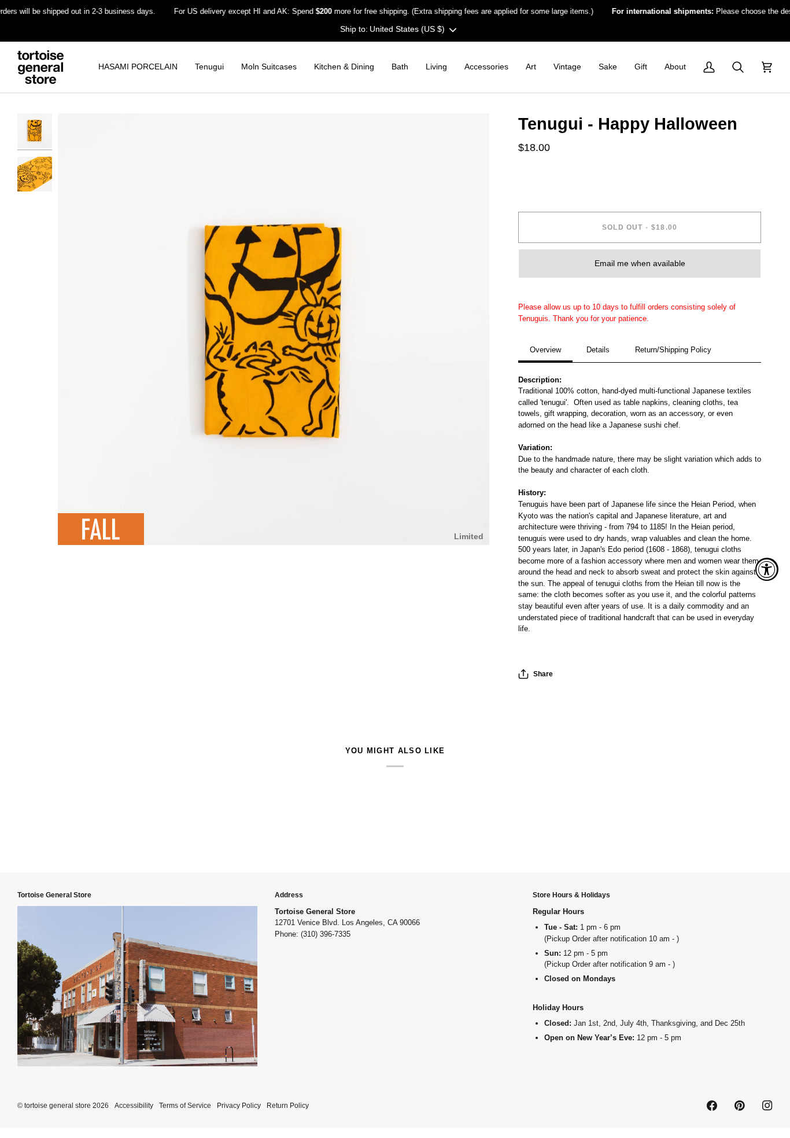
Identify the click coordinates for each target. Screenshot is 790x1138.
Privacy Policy (239, 1105)
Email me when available (640, 263)
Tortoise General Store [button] (54, 894)
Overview (545, 349)
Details (598, 349)
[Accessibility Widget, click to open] (766, 569)
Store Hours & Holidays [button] (571, 894)
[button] (138, 67)
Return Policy (288, 1105)
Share (543, 673)
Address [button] (289, 894)
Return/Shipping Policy (673, 349)
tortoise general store (57, 1105)
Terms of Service (185, 1105)
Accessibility (134, 1105)
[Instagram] (767, 1105)
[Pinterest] (739, 1105)
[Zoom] (79, 523)
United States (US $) (407, 29)
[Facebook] (712, 1105)
